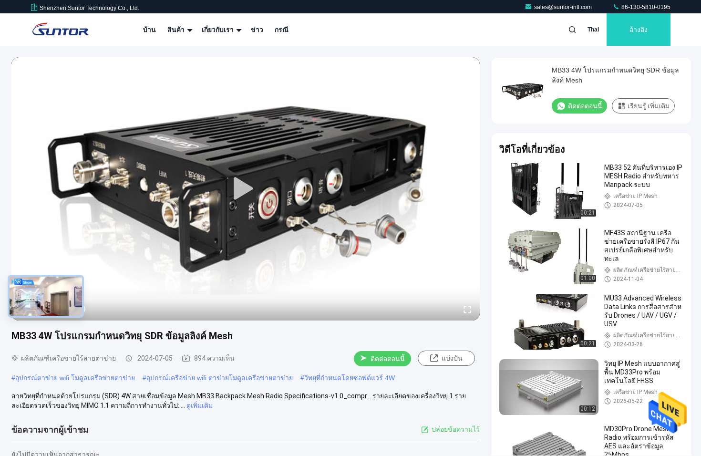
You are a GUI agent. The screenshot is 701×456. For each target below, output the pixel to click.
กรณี (282, 29)
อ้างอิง (638, 29)
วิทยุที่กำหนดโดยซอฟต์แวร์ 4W (349, 378)
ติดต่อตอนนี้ (388, 359)
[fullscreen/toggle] (467, 309)
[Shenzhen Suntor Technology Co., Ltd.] (61, 29)
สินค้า (176, 29)
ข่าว (257, 29)
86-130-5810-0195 (645, 7)
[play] (246, 189)
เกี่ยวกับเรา (219, 29)
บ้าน (149, 29)
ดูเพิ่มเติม (199, 405)
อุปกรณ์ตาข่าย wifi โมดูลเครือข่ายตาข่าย (75, 378)
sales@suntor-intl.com (563, 7)
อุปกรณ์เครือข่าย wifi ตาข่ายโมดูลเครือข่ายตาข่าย (219, 378)
